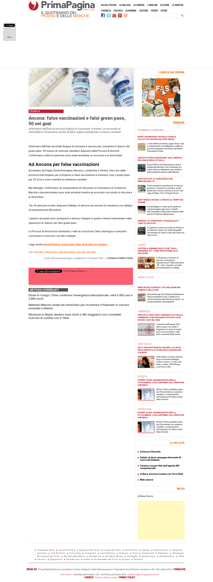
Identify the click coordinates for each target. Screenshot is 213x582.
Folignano (123, 553)
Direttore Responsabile (106, 577)
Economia (131, 10)
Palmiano (41, 559)
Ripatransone (56, 559)
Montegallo (132, 556)
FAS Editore (66, 574)
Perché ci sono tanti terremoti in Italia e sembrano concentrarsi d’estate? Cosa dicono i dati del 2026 (160, 317)
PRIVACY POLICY (127, 577)
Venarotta (138, 559)
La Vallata (125, 5)
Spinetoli (126, 559)
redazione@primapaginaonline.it (143, 574)
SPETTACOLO (145, 344)
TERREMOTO (144, 311)
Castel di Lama (161, 550)
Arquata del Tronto (112, 550)
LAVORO (142, 244)
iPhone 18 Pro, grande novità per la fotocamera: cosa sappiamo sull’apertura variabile (161, 382)
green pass (50, 252)
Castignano (177, 550)
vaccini (81, 252)
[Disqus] (81, 361)
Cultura (143, 10)
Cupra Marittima (107, 553)
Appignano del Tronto (89, 550)
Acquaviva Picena (66, 550)
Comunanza (75, 553)
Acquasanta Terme (46, 550)
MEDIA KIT (32, 569)
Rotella (86, 559)
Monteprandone (166, 556)
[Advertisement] (107, 43)
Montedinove (95, 556)
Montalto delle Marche (74, 556)
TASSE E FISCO (146, 277)
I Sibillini (152, 5)
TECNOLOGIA (144, 409)
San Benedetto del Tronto (106, 559)
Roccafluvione (72, 559)
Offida (181, 556)
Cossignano (90, 553)
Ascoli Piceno (108, 5)
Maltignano (163, 553)
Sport (164, 10)
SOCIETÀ (142, 376)
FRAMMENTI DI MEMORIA (150, 130)
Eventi (154, 10)
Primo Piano (126, 258)
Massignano (178, 553)
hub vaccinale (66, 252)
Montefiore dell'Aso (114, 556)
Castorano (42, 553)
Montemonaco (148, 556)
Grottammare (148, 553)
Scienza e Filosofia (150, 451)
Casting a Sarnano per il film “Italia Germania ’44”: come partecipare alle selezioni (158, 250)
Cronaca (106, 10)
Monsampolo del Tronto (48, 556)
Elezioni (164, 5)
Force (135, 553)
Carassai (146, 550)
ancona (38, 252)
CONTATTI (89, 577)
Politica (118, 10)
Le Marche (178, 5)
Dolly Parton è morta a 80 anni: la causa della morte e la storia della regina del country (160, 350)
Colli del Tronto (58, 553)
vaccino (91, 252)
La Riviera (138, 5)
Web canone (146, 479)
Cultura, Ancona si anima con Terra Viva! (161, 474)
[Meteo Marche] (145, 496)
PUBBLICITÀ (179, 569)
